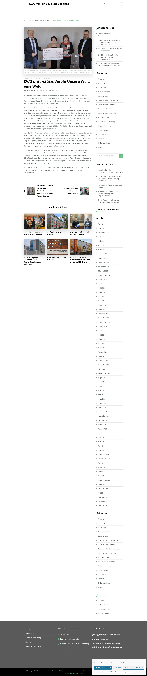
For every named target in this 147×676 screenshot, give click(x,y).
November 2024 (103, 267)
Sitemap (28, 642)
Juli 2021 (101, 433)
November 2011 (103, 501)
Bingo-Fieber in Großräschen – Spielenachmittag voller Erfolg (109, 65)
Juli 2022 (101, 382)
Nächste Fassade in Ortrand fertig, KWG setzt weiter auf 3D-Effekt (80, 259)
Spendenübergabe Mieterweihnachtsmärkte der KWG (110, 35)
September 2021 (104, 425)
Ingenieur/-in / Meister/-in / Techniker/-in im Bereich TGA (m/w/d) (106, 635)
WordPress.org (103, 613)
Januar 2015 (102, 484)
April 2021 (101, 446)
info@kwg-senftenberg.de (69, 639)
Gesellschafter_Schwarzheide (108, 109)
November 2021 (103, 416)
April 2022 (101, 395)
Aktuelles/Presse (37, 13)
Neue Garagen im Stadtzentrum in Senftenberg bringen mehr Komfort (32, 260)
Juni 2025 (101, 237)
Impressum (129, 672)
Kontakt (110, 13)
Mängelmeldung (63, 655)
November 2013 (103, 497)
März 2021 (101, 450)
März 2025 (101, 250)
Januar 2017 (102, 472)
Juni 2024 (101, 288)
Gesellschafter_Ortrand (106, 105)
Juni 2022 (101, 386)
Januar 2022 (102, 408)
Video (100, 147)
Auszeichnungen (104, 92)
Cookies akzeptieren (103, 668)
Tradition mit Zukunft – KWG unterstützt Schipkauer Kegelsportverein (108, 57)
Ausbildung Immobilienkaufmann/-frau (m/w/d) (107, 647)
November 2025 (103, 232)
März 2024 (101, 301)
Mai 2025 (101, 241)
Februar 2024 (102, 305)
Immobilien (69, 13)
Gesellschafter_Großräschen (108, 100)
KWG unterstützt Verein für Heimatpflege (80, 233)
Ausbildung (102, 87)
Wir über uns (84, 13)
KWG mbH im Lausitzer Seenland (49, 3)
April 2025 (101, 245)
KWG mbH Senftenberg (106, 122)
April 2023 (101, 344)
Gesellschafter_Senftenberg (108, 113)
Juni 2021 (101, 437)
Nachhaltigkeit (103, 134)
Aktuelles (27, 78)
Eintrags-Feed (103, 605)
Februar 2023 (102, 352)
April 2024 (101, 296)
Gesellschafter (103, 96)
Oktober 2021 (103, 420)
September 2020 (104, 459)
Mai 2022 (101, 390)
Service (98, 13)
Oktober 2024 (103, 271)
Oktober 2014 (103, 489)
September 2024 (104, 275)
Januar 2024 (102, 309)
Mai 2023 (101, 339)
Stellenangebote (104, 143)
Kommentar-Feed (104, 609)
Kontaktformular (64, 651)
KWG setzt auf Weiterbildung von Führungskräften (110, 50)
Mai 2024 (101, 292)
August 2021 (102, 429)
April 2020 (101, 463)
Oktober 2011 (103, 506)
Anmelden (101, 600)
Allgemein (34, 78)
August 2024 (102, 279)
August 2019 (102, 467)
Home (27, 629)
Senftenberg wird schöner (54, 233)
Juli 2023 (101, 331)
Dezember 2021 (103, 412)
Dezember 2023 (103, 314)
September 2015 (104, 480)
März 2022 (101, 399)
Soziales (101, 139)
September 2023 (104, 322)
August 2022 (102, 378)
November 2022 (103, 365)
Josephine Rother (29, 91)
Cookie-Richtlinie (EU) (33, 646)
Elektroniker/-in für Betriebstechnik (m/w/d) (106, 643)
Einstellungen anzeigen (134, 668)
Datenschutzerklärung (120, 672)
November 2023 (103, 318)
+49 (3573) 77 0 (65, 634)
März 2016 (101, 476)
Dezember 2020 (103, 454)
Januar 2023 (102, 356)
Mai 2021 (101, 442)
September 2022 (104, 373)
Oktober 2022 (103, 369)
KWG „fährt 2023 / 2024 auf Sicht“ (56, 258)
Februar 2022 (102, 403)
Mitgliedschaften (44, 78)
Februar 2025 (102, 254)
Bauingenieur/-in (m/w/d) (100, 640)
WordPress (66, 673)
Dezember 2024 (103, 262)
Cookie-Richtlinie (110, 672)
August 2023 (102, 326)
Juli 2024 (101, 284)
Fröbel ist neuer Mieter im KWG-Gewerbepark (33, 233)
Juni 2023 (101, 335)
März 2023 (101, 348)
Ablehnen (117, 668)
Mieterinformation (104, 126)
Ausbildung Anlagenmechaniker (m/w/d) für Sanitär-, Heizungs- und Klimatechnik (109, 42)
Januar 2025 (102, 258)
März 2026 (101, 228)
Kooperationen (103, 117)
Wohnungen (54, 13)
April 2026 (101, 224)
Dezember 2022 (103, 361)
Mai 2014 (101, 493)
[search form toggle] (121, 4)
